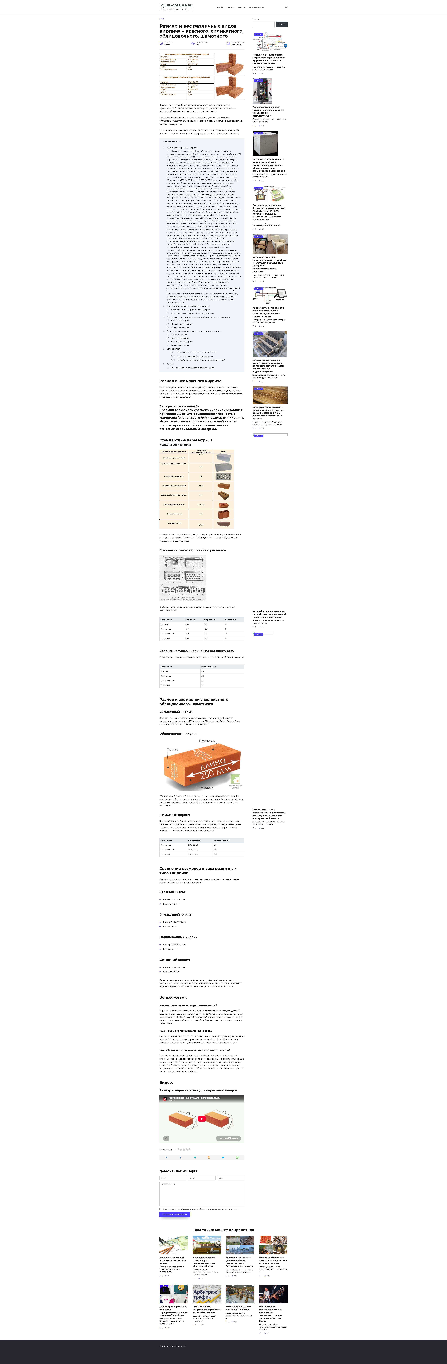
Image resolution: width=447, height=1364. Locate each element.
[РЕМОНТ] (270, 50)
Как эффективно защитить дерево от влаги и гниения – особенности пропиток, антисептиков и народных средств (269, 413)
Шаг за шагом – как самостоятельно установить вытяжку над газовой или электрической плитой (269, 814)
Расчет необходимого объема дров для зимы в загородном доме (273, 1260)
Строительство (256, 7)
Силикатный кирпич (180, 320)
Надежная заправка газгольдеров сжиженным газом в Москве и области (204, 1261)
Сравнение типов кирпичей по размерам (190, 310)
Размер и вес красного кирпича (182, 147)
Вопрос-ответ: (173, 349)
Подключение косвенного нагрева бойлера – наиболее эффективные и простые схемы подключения (269, 59)
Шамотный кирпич (180, 327)
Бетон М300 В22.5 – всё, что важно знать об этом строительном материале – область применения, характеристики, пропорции (269, 165)
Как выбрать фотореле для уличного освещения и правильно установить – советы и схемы (268, 312)
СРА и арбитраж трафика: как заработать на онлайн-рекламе (207, 1309)
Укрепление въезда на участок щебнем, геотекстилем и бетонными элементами (239, 1261)
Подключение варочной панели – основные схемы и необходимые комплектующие (268, 111)
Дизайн (220, 7)
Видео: (170, 364)
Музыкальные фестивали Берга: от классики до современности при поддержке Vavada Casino (271, 1313)
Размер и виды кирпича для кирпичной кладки (193, 368)
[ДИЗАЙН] (262, 102)
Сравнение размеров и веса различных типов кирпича (194, 331)
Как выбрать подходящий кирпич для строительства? (201, 360)
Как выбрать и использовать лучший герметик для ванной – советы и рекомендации (269, 614)
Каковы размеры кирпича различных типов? (197, 352)
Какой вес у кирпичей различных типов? (195, 356)
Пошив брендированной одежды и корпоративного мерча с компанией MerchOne (173, 1311)
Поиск (256, 19)
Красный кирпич (179, 335)
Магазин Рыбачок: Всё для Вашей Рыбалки (238, 1308)
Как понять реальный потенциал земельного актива (172, 1260)
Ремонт (230, 7)
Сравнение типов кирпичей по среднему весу (192, 313)
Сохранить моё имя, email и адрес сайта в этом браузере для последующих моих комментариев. (200, 1209)
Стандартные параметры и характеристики (188, 306)
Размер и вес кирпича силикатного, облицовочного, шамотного (198, 317)
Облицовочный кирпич (182, 324)
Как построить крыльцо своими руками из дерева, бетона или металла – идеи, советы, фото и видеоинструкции (268, 366)
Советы (241, 7)
